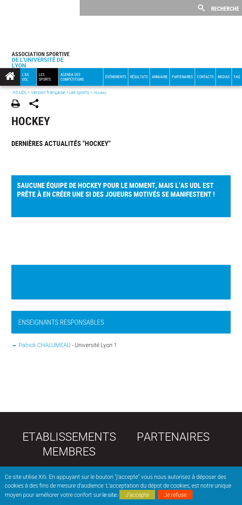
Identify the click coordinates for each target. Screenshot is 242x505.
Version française (48, 92)
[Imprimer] (17, 104)
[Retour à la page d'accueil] (40, 25)
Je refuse (175, 494)
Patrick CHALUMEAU (45, 345)
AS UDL (20, 92)
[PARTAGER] (36, 104)
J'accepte (137, 494)
